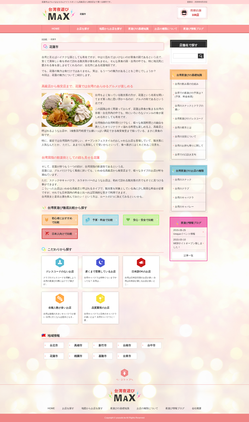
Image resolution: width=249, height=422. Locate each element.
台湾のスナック (183, 179)
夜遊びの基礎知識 (138, 28)
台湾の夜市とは (183, 127)
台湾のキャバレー (184, 206)
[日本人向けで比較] (60, 238)
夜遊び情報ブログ (193, 28)
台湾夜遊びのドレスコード (189, 118)
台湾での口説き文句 (185, 154)
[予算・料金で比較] (100, 224)
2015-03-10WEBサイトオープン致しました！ (187, 243)
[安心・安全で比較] (141, 224)
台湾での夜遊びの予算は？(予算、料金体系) (189, 94)
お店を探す (83, 28)
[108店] (192, 18)
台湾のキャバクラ (184, 197)
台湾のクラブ (182, 188)
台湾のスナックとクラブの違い (189, 107)
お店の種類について (165, 28)
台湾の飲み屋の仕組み (187, 84)
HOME (55, 28)
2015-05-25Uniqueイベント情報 (184, 232)
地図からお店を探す (110, 28)
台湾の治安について (185, 136)
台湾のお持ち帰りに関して (189, 145)
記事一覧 (188, 255)
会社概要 (196, 408)
